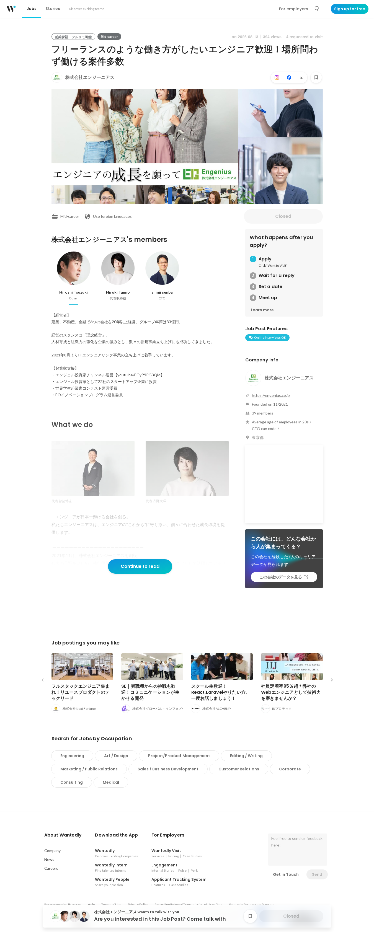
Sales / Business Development (168, 769)
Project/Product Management (179, 755)
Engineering (72, 755)
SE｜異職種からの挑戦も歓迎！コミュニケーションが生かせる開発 (150, 692)
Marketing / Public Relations (89, 769)
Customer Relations (238, 769)
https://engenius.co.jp (271, 395)
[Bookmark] (316, 77)
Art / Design (116, 755)
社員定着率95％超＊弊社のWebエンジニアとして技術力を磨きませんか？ (291, 692)
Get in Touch (286, 874)
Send (317, 874)
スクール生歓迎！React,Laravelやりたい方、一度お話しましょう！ (220, 692)
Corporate (290, 769)
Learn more (262, 310)
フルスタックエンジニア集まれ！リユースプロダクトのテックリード (80, 692)
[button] (63, 835)
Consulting (71, 782)
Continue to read (140, 566)
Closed (283, 216)
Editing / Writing (246, 755)
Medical (111, 782)
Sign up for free (349, 9)
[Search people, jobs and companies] (317, 8)
